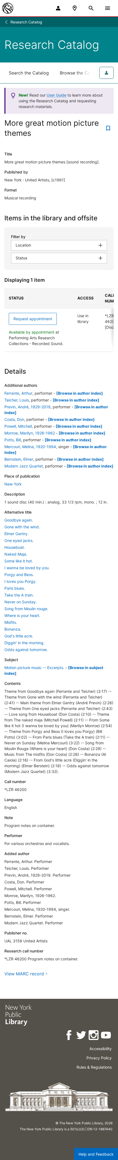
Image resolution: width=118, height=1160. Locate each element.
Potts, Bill (12, 439)
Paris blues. (14, 588)
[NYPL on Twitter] (81, 1036)
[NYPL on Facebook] (69, 1036)
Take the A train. (19, 595)
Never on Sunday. (20, 602)
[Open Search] (91, 8)
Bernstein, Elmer (18, 459)
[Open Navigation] (107, 8)
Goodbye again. (18, 520)
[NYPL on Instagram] (94, 1036)
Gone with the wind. (22, 526)
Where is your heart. (22, 615)
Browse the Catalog (80, 73)
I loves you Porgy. (20, 581)
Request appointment (32, 318)
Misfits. (10, 622)
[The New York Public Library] (7, 8)
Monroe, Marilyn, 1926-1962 (29, 433)
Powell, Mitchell (18, 426)
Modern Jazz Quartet (23, 466)
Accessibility (100, 1048)
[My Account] (58, 8)
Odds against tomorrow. (25, 649)
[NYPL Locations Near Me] (74, 8)
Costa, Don (14, 419)
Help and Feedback (96, 1154)
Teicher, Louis (16, 400)
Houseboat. (14, 547)
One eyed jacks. (18, 540)
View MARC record (24, 973)
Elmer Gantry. (16, 533)
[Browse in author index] (79, 393)
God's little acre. (18, 636)
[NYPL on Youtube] (106, 1036)
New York (13, 484)
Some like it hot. (18, 561)
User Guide (56, 95)
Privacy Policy (99, 1058)
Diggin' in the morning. (24, 642)
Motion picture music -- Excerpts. (34, 667)
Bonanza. (12, 629)
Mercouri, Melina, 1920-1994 (30, 446)
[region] (59, 320)
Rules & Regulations (94, 1067)
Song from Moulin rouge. (26, 608)
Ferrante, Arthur (18, 393)
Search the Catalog (29, 73)
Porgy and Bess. (19, 574)
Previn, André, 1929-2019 (27, 406)
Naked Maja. (15, 554)
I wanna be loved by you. (27, 567)
